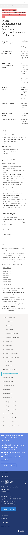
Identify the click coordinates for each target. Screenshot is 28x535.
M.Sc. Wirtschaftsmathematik (11, 357)
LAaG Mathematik (8, 365)
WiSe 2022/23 (7, 281)
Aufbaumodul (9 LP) (8, 398)
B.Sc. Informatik (7, 325)
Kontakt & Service (9, 509)
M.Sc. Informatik (7, 345)
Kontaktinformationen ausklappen (25, 482)
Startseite (3, 6)
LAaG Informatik (7, 361)
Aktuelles (4, 515)
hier (3, 17)
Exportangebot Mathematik (11, 374)
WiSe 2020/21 (7, 275)
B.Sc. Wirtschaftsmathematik (11, 337)
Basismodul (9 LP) (8, 382)
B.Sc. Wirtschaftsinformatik (10, 333)
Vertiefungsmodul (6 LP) (10, 406)
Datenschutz (5, 476)
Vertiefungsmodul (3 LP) (10, 402)
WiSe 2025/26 (7, 285)
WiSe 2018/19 (7, 271)
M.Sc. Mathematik (8, 349)
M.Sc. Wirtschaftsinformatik (10, 353)
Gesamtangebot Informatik (10, 422)
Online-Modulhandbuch (9, 317)
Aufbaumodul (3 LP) (8, 390)
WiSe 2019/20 (7, 273)
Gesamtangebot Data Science (11, 418)
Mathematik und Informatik (13, 6)
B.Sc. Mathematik (8, 329)
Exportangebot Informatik (10, 370)
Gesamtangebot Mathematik (11, 426)
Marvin (17, 297)
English (25, 2)
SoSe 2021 (6, 277)
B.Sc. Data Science (8, 321)
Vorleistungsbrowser (8, 430)
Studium (24, 6)
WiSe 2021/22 (7, 279)
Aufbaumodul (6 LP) (8, 394)
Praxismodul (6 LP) (8, 414)
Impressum (4, 473)
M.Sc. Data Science (8, 341)
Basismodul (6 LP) (8, 378)
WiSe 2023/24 (7, 283)
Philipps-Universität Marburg (7, 482)
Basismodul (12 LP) (8, 386)
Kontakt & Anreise (9, 465)
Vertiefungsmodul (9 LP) (10, 410)
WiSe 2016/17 (7, 267)
